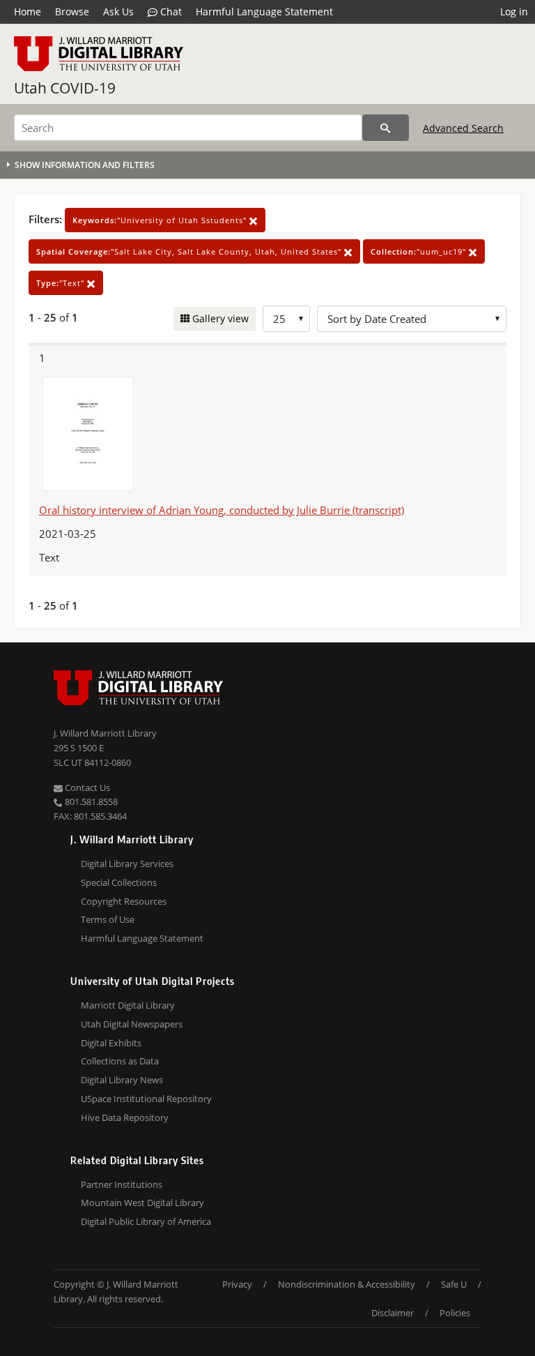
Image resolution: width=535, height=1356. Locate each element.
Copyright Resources (123, 901)
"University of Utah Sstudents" (160, 220)
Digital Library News (122, 1080)
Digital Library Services (127, 863)
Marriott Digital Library (128, 1005)
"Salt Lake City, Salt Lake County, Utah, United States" (190, 251)
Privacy (237, 1284)
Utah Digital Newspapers (132, 1024)
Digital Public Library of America (146, 1221)
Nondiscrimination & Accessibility (346, 1284)
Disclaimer (392, 1312)
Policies (455, 1312)
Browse (72, 11)
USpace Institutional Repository (146, 1098)
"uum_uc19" (420, 251)
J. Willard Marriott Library (105, 733)
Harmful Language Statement (264, 11)
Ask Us (118, 11)
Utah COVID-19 (65, 88)
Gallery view (219, 318)
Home (27, 11)
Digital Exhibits (111, 1043)
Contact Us (86, 787)
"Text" (61, 283)
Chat (169, 11)
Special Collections (119, 882)
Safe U (454, 1284)
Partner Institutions (121, 1184)
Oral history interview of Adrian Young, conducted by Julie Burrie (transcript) (221, 510)
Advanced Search (463, 128)
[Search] (385, 127)
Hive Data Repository (125, 1117)
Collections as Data (120, 1061)
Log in (514, 11)
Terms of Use (107, 919)
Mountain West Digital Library (142, 1202)
